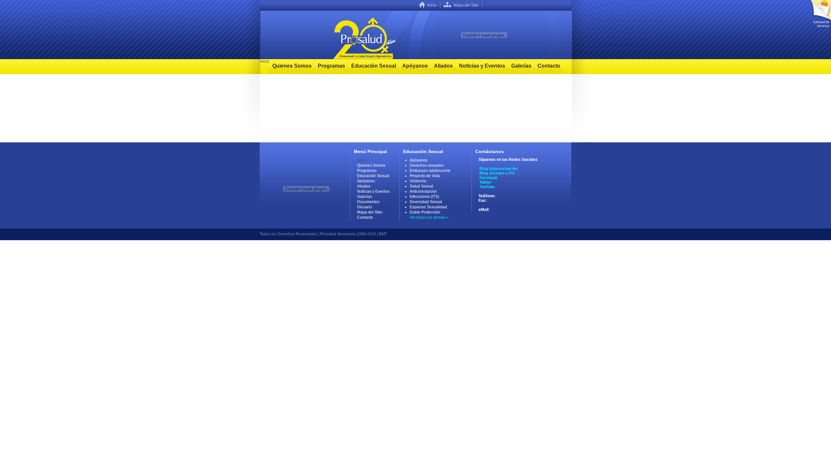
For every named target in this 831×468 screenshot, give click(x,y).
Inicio (432, 5)
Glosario (364, 207)
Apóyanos (415, 66)
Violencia (418, 181)
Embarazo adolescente (430, 170)
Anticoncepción (423, 191)
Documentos (368, 202)
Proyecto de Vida (425, 176)
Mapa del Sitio (466, 5)
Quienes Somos (292, 66)
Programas (331, 66)
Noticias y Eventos (482, 66)
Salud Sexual (421, 186)
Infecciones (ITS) (424, 196)
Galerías (521, 66)
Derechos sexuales (427, 165)
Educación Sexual (373, 66)
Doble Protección (425, 212)
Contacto (549, 66)
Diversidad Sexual (426, 202)
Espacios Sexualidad (428, 207)
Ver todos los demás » (429, 217)
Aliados (443, 66)
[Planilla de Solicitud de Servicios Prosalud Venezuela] (820, 13)
